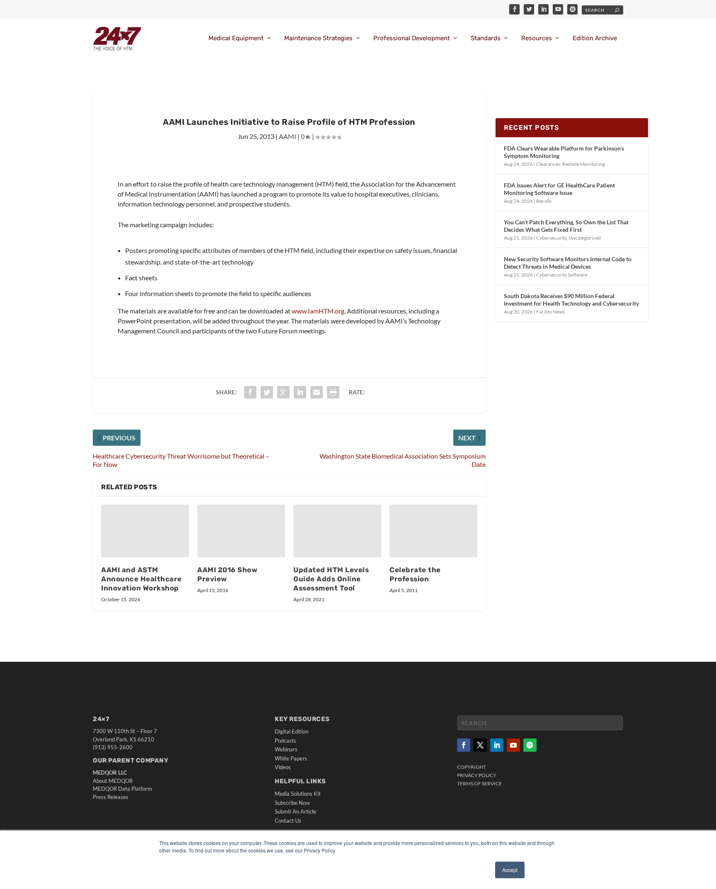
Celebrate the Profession (415, 574)
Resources (536, 38)
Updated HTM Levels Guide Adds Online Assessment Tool (331, 579)
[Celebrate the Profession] (433, 531)
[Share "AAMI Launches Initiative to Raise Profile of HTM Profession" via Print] (333, 392)
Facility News (550, 311)
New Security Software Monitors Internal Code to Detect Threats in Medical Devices (567, 262)
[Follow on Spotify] (530, 745)
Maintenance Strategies (318, 38)
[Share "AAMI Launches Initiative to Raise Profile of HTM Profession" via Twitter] (267, 392)
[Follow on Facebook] (463, 745)
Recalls (544, 201)
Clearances (548, 164)
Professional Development (411, 38)
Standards (486, 38)
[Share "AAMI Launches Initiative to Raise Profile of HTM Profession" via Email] (316, 392)
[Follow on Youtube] (513, 745)
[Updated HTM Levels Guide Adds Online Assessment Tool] (337, 531)
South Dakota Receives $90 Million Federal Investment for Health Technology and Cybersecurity (571, 299)
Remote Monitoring (583, 164)
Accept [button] (510, 869)
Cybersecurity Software (561, 275)
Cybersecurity (551, 238)
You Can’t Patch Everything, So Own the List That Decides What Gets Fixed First (566, 226)
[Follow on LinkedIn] (496, 745)
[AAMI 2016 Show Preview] (241, 531)
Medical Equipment (236, 38)
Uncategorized (584, 238)
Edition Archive (595, 38)
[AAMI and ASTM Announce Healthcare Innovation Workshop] (145, 531)
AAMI (287, 136)
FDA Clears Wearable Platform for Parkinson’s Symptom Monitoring (564, 152)
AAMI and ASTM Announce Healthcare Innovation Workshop (141, 579)
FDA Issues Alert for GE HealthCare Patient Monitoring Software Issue (559, 189)
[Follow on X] (480, 745)
